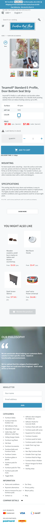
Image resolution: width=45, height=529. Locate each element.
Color (6, 115)
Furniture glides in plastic (11, 458)
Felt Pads (8, 443)
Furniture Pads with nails (34, 427)
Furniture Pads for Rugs (33, 457)
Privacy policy (29, 487)
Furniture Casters (10, 454)
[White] (19, 115)
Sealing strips (30, 469)
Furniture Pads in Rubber (34, 460)
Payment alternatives (12, 487)
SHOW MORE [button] (22, 211)
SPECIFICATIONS (10, 183)
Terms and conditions (12, 484)
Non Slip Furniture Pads (33, 451)
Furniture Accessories (12, 446)
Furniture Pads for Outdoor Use (11, 422)
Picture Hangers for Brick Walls (34, 464)
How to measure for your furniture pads (13, 491)
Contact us (8, 495)
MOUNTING (7, 163)
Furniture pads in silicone (34, 442)
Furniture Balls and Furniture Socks (11, 450)
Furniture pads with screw (34, 430)
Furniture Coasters (32, 436)
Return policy (29, 490)
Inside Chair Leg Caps (33, 445)
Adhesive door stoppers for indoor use (33, 418)
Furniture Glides (10, 418)
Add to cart (22, 150)
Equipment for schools (33, 433)
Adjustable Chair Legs (12, 429)
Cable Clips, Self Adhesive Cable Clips (11, 433)
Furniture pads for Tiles (12, 468)
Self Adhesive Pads (11, 426)
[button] (8, 12)
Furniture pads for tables (11, 463)
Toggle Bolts (9, 476)
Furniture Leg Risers (11, 440)
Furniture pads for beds (33, 439)
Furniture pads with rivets (11, 472)
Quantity (12, 138)
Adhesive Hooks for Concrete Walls (32, 423)
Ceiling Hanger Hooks (12, 437)
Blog (26, 495)
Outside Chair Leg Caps (33, 454)
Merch (28, 448)
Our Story (28, 484)
